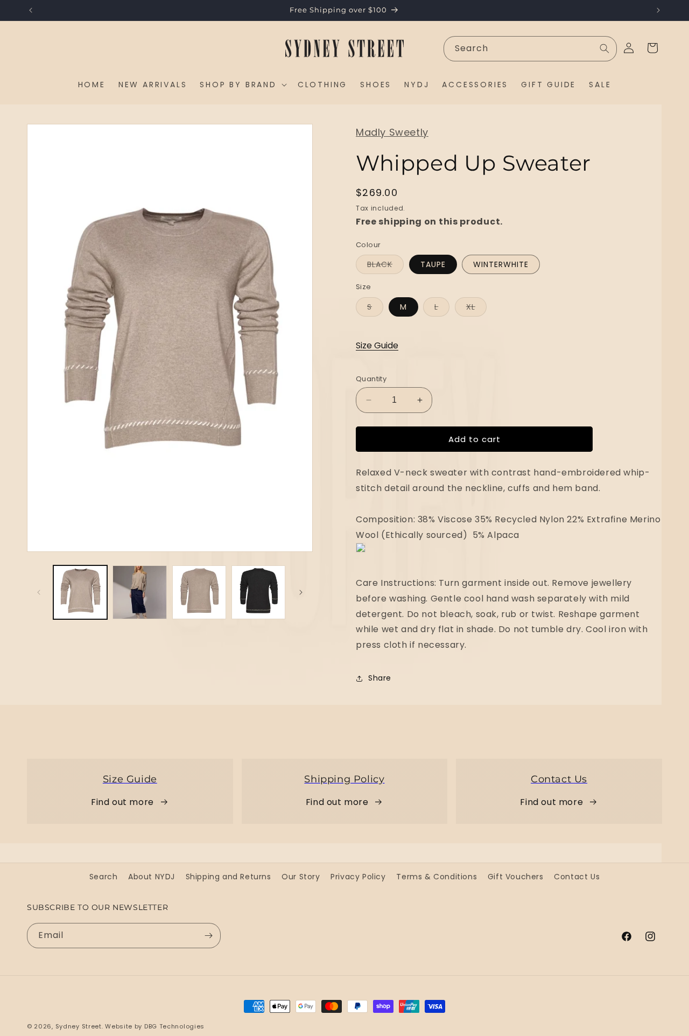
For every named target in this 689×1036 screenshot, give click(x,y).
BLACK (385, 266)
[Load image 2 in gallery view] (139, 592)
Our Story (301, 876)
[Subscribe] (208, 935)
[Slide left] (39, 592)
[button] (242, 84)
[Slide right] (301, 592)
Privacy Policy (358, 876)
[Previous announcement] (31, 10)
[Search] (604, 48)
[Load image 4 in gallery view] (258, 592)
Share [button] (379, 678)
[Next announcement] (658, 10)
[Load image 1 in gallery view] (80, 592)
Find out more (122, 802)
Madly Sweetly (392, 132)
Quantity (371, 379)
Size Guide (377, 345)
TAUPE (433, 264)
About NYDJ (151, 876)
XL (476, 309)
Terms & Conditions (436, 876)
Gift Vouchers (516, 876)
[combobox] (530, 49)
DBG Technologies (174, 1026)
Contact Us (577, 876)
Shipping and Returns (228, 876)
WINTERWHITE (501, 264)
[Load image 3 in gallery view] (199, 592)
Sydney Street (78, 1026)
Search (103, 876)
